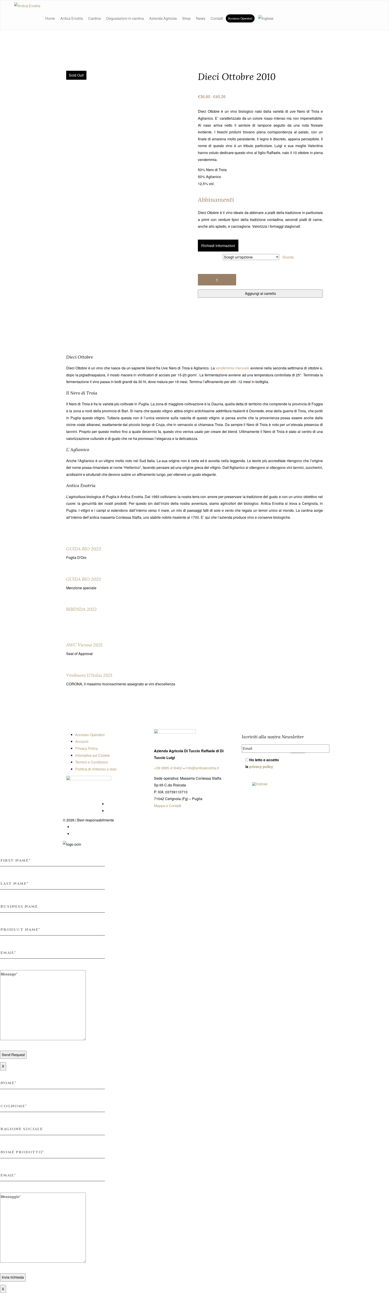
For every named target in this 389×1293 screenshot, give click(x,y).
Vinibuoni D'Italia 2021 (89, 675)
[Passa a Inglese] (265, 18)
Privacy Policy (86, 748)
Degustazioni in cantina (125, 18)
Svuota (288, 257)
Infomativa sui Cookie (92, 755)
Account (81, 741)
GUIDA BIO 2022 (83, 579)
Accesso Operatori (240, 18)
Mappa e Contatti (167, 805)
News (200, 18)
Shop (186, 18)
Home (50, 18)
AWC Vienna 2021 (84, 645)
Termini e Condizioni (91, 762)
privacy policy (261, 766)
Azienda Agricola (163, 18)
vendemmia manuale (232, 368)
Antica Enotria (71, 18)
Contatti (217, 18)
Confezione (212, 257)
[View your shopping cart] (279, 18)
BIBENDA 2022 (81, 609)
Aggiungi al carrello (260, 293)
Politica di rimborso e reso (96, 769)
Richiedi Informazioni (218, 245)
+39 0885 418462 (168, 767)
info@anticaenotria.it (202, 767)
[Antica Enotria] (27, 5)
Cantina (94, 18)
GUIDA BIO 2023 (83, 549)
